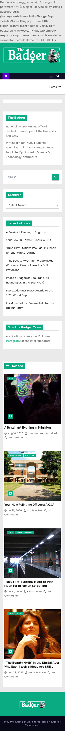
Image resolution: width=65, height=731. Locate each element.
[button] (58, 76)
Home (53, 87)
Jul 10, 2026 (15, 591)
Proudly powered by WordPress (21, 721)
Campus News (14, 455)
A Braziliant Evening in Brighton (26, 232)
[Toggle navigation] (51, 76)
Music (11, 378)
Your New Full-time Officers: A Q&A (29, 240)
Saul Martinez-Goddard (42, 433)
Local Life (29, 455)
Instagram (13, 341)
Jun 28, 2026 (16, 672)
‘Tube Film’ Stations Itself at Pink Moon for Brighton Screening (28, 584)
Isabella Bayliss (37, 672)
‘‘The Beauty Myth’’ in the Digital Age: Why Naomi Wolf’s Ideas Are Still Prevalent (30, 265)
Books (19, 613)
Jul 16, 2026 (15, 510)
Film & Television (24, 532)
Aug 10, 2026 (16, 433)
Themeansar (32, 725)
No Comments (18, 437)
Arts (10, 532)
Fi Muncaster (34, 591)
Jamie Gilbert (35, 510)
